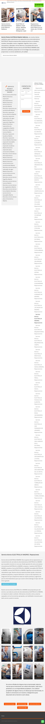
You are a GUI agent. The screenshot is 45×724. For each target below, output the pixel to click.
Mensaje (22, 99)
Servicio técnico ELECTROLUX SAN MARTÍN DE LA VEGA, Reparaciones (39, 455)
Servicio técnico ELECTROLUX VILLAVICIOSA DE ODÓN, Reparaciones (38, 541)
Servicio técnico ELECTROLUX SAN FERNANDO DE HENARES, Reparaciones (38, 426)
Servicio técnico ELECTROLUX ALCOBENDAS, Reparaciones (38, 119)
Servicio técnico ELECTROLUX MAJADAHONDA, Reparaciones (39, 330)
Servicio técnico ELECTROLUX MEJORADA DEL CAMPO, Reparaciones (38, 342)
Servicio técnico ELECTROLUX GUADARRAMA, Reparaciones (38, 281)
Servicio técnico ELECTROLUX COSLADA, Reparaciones (38, 226)
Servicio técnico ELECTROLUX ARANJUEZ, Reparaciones (38, 152)
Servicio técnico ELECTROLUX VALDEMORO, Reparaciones (38, 516)
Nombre (22, 91)
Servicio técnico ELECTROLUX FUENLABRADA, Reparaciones (38, 248)
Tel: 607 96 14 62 (39, 4)
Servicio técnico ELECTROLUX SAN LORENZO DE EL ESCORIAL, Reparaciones (38, 441)
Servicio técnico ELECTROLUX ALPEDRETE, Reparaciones (38, 141)
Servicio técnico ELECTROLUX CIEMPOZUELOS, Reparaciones (39, 189)
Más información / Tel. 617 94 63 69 (9, 584)
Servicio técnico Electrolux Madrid (10, 55)
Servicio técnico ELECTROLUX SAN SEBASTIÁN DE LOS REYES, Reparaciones (39, 469)
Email (28, 91)
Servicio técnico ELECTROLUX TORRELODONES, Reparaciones (39, 494)
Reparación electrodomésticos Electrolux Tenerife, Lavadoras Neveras (39, 93)
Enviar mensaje (26, 111)
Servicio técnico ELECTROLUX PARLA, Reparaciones (38, 376)
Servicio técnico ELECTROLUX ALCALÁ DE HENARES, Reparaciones (38, 107)
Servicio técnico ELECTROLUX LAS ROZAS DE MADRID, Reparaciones (38, 306)
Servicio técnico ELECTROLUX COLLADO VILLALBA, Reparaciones (38, 201)
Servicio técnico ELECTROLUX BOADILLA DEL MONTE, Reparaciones (38, 177)
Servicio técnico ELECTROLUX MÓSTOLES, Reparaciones (38, 354)
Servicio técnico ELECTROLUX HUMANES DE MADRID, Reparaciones (38, 293)
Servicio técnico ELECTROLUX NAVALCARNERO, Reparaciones (39, 365)
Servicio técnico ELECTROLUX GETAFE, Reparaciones (38, 270)
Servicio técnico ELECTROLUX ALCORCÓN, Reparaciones (38, 130)
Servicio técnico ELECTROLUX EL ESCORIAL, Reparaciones (38, 237)
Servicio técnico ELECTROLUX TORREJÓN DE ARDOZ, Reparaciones (38, 482)
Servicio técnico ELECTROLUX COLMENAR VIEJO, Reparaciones (38, 214)
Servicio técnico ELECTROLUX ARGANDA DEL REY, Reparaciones (38, 164)
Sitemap (2, 715)
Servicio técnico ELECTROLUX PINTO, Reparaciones (38, 387)
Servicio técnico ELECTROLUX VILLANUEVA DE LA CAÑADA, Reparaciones (38, 528)
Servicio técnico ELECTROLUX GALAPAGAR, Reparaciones (38, 259)
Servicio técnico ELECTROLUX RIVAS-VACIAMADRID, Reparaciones (38, 412)
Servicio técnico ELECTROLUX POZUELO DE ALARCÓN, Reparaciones (38, 399)
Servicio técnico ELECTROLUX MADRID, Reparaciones (38, 319)
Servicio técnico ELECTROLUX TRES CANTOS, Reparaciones (38, 505)
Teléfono (22, 95)
